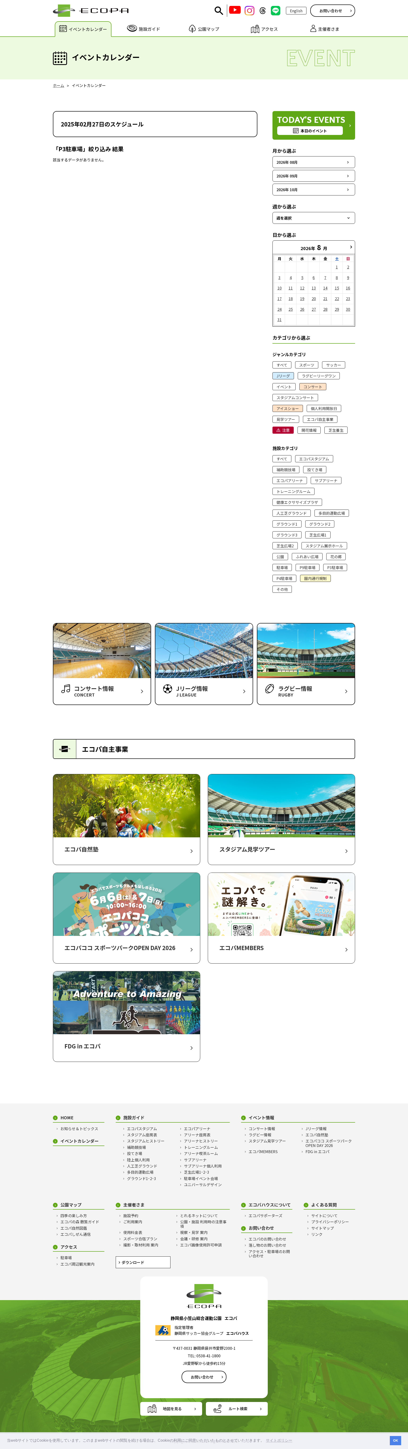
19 (302, 298)
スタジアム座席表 (142, 1135)
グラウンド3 (287, 535)
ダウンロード (133, 1262)
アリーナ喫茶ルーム (201, 1153)
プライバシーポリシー (330, 1222)
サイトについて (324, 1215)
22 (337, 298)
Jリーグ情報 (316, 1128)
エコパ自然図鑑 (73, 1228)
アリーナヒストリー (201, 1141)
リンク (317, 1234)
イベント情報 (261, 1117)
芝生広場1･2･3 (196, 1172)
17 (279, 298)
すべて (281, 365)
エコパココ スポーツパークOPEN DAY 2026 (329, 1143)
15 (337, 288)
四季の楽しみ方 (73, 1215)
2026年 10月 (287, 189)
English (296, 10)
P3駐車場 (335, 567)
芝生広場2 (285, 546)
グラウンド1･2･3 (141, 1178)
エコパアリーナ (289, 480)
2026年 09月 (287, 176)
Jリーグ (283, 376)
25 (291, 309)
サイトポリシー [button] (279, 1440)
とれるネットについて (199, 1215)
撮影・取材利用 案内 (140, 1245)
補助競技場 (285, 469)
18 (291, 298)
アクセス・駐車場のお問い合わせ (269, 1253)
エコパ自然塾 (317, 1135)
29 (337, 309)
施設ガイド (133, 1117)
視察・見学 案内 (194, 1232)
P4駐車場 (284, 578)
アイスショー (287, 408)
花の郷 (336, 556)
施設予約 (130, 1215)
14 (325, 288)
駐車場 (282, 567)
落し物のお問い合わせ (267, 1245)
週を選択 (284, 218)
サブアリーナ (326, 480)
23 (348, 298)
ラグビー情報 (260, 1135)
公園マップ (71, 1204)
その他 (282, 589)
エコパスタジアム (314, 459)
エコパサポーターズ (265, 1215)
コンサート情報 (262, 1128)
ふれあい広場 (307, 556)
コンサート (312, 386)
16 (348, 288)
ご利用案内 (132, 1222)
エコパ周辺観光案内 (77, 1264)
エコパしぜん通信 (75, 1234)
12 (302, 288)
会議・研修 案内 (194, 1239)
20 (314, 298)
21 (325, 298)
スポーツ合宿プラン (140, 1239)
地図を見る (172, 1408)
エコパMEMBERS (263, 1151)
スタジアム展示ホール (324, 546)
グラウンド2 (319, 524)
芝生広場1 (318, 535)
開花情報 (309, 430)
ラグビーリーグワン (319, 376)
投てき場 (314, 469)
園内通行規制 (315, 578)
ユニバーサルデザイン (203, 1184)
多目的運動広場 (332, 513)
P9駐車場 (307, 567)
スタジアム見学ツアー (267, 1141)
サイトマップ (322, 1228)
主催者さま (133, 1204)
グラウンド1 (287, 524)
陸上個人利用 (138, 1160)
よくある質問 (324, 1204)
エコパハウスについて (270, 1204)
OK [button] (395, 1440)
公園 (280, 556)
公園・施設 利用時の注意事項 (203, 1224)
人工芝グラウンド (291, 513)
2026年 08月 (287, 162)
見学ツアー (285, 419)
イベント (284, 386)
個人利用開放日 (324, 408)
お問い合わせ (330, 10)
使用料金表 (132, 1232)
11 (291, 288)
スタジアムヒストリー (146, 1141)
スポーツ (306, 365)
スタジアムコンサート (295, 397)
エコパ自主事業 (320, 419)
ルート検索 (238, 1408)
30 (348, 309)
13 (314, 288)
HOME (66, 1117)
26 (302, 309)
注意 (286, 430)
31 (279, 319)
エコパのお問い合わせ (267, 1239)
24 (279, 309)
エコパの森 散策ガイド (79, 1222)
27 (314, 309)
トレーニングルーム (293, 491)
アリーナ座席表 (197, 1135)
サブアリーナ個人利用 (203, 1166)
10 (279, 288)
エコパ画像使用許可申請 (201, 1245)
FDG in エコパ (317, 1151)
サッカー (333, 365)
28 (325, 309)
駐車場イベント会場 (201, 1178)
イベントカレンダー (79, 1141)
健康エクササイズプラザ (297, 502)
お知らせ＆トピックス (79, 1128)
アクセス (68, 1247)
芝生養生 (336, 430)
